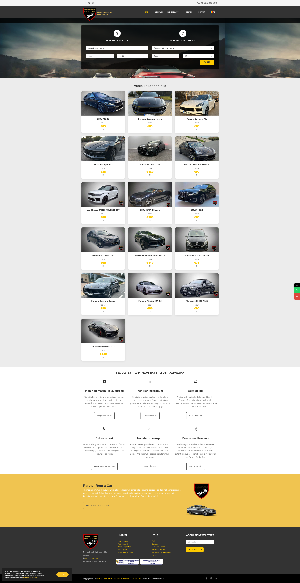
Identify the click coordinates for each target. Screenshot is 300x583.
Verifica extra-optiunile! (104, 466)
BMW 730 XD (103, 119)
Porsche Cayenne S (103, 164)
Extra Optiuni (122, 550)
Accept (62, 574)
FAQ (153, 541)
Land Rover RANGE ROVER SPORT (103, 210)
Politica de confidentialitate (161, 552)
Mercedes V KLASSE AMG (197, 255)
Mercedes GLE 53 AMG (197, 301)
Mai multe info (150, 466)
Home (146, 12)
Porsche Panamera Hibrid (196, 164)
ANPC (154, 555)
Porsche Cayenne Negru (150, 119)
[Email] (297, 296)
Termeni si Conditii (158, 547)
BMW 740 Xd (197, 210)
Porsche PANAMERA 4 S (149, 301)
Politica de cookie (158, 550)
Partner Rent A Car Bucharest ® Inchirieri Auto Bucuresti (119, 578)
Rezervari (159, 12)
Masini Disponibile (124, 547)
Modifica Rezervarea (125, 552)
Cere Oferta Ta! (150, 415)
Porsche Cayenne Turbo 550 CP (150, 255)
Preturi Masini (123, 544)
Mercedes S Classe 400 (103, 255)
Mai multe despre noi (99, 505)
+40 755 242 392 (208, 3)
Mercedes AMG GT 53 (150, 164)
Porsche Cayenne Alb (196, 119)
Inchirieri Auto (173, 12)
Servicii (189, 12)
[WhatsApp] (297, 290)
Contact (201, 12)
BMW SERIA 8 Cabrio (150, 210)
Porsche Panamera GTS (103, 346)
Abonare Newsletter (200, 535)
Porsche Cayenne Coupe (103, 301)
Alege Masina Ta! (104, 415)
